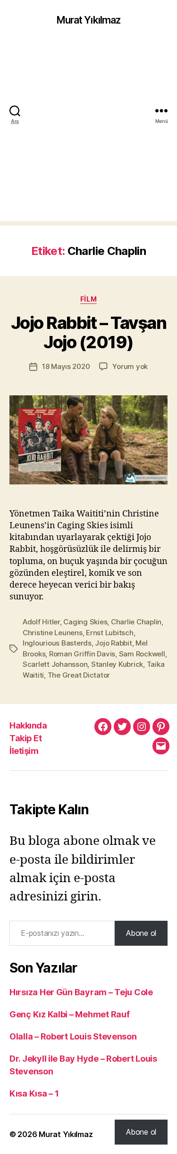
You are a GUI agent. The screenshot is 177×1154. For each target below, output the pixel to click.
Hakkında (28, 725)
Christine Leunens (53, 632)
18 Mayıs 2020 (66, 366)
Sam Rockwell (142, 653)
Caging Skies (85, 621)
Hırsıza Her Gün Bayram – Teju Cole (81, 992)
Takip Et (25, 738)
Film (88, 299)
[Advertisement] (88, 132)
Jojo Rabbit (113, 642)
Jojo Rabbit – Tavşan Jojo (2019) (88, 332)
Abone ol (141, 933)
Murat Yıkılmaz (89, 20)
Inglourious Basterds (57, 642)
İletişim (23, 751)
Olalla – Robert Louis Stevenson (73, 1036)
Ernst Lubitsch (109, 632)
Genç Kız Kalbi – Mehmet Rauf (69, 1014)
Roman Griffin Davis (82, 653)
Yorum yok (130, 366)
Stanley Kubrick (117, 664)
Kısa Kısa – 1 (34, 1093)
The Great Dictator (79, 675)
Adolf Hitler (41, 621)
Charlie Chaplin (136, 621)
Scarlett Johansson (55, 664)
